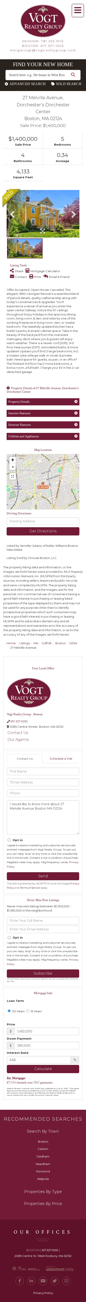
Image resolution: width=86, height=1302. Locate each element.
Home (11, 643)
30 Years (17, 1011)
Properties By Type (43, 1191)
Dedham (43, 1156)
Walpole (43, 1179)
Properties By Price (43, 1203)
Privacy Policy (43, 1293)
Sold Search (68, 84)
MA (36, 643)
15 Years (36, 1011)
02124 (73, 643)
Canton (43, 1149)
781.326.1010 (52, 41)
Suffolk (47, 643)
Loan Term (15, 1001)
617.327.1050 (50, 1250)
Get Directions (43, 531)
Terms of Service (30, 887)
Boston (60, 643)
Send (43, 876)
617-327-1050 (52, 46)
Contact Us (17, 733)
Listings (24, 643)
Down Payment (19, 1038)
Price (11, 1024)
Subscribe (43, 973)
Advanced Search (27, 84)
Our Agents (18, 739)
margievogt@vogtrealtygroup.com (43, 50)
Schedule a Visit (61, 758)
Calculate (43, 1069)
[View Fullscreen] (12, 476)
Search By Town (43, 1131)
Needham (43, 1164)
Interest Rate (17, 1052)
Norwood (43, 1171)
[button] (73, 75)
